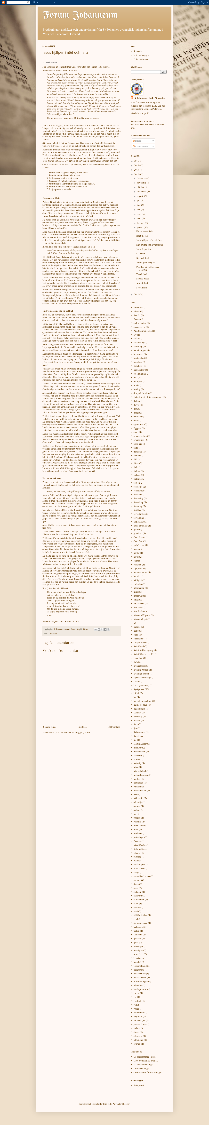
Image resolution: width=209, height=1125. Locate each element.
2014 (136, 165)
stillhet (137, 907)
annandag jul (139, 326)
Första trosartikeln (144, 231)
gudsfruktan (139, 545)
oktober (141, 187)
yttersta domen (140, 1024)
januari (140, 227)
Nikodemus (139, 786)
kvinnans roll (140, 665)
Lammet (137, 712)
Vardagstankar (140, 989)
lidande (137, 720)
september (142, 191)
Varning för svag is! (145, 262)
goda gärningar (140, 525)
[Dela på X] (102, 629)
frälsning (138, 478)
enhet (136, 432)
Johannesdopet (140, 619)
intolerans (138, 595)
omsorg (137, 806)
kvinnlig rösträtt (141, 669)
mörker (137, 778)
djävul (136, 404)
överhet (137, 1043)
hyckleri (137, 576)
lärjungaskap (139, 732)
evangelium (139, 439)
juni (139, 204)
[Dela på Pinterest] (108, 629)
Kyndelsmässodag (142, 677)
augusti (140, 196)
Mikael (137, 759)
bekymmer (138, 354)
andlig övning (140, 322)
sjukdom (137, 891)
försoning (138, 506)
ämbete (137, 1028)
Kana (136, 634)
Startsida (83, 726)
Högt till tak (142, 235)
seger (136, 887)
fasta (136, 447)
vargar (136, 993)
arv (135, 334)
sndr (109, 1103)
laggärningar (139, 708)
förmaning (138, 498)
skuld (136, 903)
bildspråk (138, 381)
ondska (137, 809)
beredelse (138, 361)
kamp (136, 630)
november (142, 182)
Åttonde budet (142, 283)
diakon (137, 400)
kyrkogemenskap (141, 685)
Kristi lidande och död (144, 654)
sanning (137, 880)
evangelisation (140, 435)
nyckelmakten (140, 790)
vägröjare (138, 1016)
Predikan (53, 633)
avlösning (138, 346)
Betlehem (138, 365)
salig (136, 872)
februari (141, 222)
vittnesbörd (139, 1012)
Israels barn (139, 603)
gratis (136, 529)
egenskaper (139, 424)
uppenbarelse (139, 973)
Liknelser (140, 253)
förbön (137, 482)
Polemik (137, 821)
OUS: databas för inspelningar (147, 1072)
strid (136, 911)
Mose (136, 767)
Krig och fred (142, 257)
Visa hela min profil (140, 113)
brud (136, 385)
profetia (137, 833)
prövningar (139, 837)
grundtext (138, 533)
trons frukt (138, 954)
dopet (136, 412)
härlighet (138, 580)
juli (139, 200)
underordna (139, 969)
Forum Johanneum (80, 15)
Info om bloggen (141, 55)
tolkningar (138, 946)
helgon (137, 548)
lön (135, 739)
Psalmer (137, 841)
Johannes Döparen (142, 615)
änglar (136, 1031)
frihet (136, 463)
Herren (137, 560)
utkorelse (138, 985)
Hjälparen (138, 568)
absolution (138, 307)
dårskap (137, 416)
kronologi (138, 658)
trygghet (137, 961)
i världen (138, 584)
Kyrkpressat (139, 689)
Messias (137, 755)
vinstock (137, 1000)
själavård (138, 895)
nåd (135, 794)
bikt (135, 377)
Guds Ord (138, 541)
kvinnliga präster (141, 673)
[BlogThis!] (98, 629)
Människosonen (141, 774)
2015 (136, 160)
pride (136, 829)
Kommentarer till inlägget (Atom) (74, 732)
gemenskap (139, 521)
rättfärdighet (139, 864)
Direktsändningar (141, 1068)
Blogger (125, 1103)
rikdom (137, 852)
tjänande (137, 938)
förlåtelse (138, 494)
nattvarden (138, 782)
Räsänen (137, 860)
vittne (136, 1008)
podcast (137, 817)
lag (135, 697)
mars (139, 218)
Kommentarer (141, 146)
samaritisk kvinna (142, 876)
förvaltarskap (140, 513)
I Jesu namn (141, 287)
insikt (136, 591)
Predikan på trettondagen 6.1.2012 (147, 268)
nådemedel (138, 798)
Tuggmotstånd (140, 965)
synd (136, 919)
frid (135, 459)
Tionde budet (142, 274)
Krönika (137, 662)
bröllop (137, 389)
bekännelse (139, 358)
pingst (136, 813)
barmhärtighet (140, 350)
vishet (136, 1004)
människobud (140, 771)
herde (136, 556)
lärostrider (138, 736)
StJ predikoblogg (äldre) (145, 1056)
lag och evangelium (143, 700)
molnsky (137, 763)
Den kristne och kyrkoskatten (149, 244)
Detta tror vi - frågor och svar (147, 396)
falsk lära (138, 443)
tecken (136, 930)
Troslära (137, 957)
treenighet (138, 950)
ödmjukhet (138, 1039)
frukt (136, 467)
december (141, 178)
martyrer (138, 747)
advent (137, 311)
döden (136, 420)
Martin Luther (140, 743)
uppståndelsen (140, 977)
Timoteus (138, 934)
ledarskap (138, 716)
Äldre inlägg (114, 726)
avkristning (139, 342)
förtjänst (137, 510)
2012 (136, 174)
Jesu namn (138, 607)
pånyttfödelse (140, 845)
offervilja (138, 802)
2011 (136, 294)
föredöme (138, 486)
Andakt (137, 315)
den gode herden (141, 393)
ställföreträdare (140, 915)
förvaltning (139, 517)
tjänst (136, 942)
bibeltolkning (140, 373)
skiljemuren (139, 899)
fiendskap (138, 451)
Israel (136, 599)
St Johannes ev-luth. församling (149, 98)
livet (136, 724)
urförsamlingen (141, 981)
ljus (135, 728)
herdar (136, 552)
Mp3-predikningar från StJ (146, 1060)
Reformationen (140, 848)
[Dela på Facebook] (105, 629)
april (139, 213)
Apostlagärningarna (143, 330)
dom (136, 408)
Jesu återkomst (140, 611)
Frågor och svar (141, 59)
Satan (136, 883)
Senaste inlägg (49, 726)
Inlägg (138, 140)
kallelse (137, 626)
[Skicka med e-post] (95, 629)
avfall (136, 338)
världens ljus (139, 1020)
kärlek (136, 693)
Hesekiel (137, 564)
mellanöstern (139, 751)
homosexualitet (140, 572)
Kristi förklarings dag (143, 650)
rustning (137, 856)
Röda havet (139, 868)
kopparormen (140, 642)
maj (139, 209)
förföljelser (139, 490)
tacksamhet (139, 926)
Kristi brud (139, 646)
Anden (137, 319)
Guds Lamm (139, 537)
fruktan (137, 471)
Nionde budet (142, 278)
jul (135, 623)
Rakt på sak (139, 1085)
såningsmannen (140, 922)
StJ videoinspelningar (143, 1064)
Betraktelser (139, 369)
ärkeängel (138, 1035)
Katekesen (138, 638)
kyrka (136, 681)
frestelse (137, 455)
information (139, 587)
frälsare (137, 474)
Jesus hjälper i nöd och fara (148, 240)
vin (135, 996)
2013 (136, 169)
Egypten (137, 428)
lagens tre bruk (140, 704)
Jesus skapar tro (143, 249)
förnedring (138, 502)
